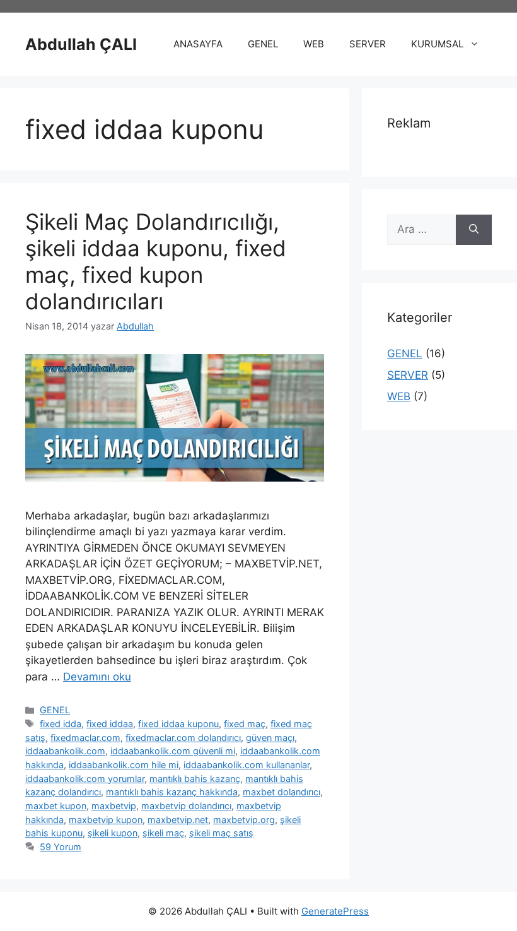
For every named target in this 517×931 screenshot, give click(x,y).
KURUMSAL (437, 44)
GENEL (263, 44)
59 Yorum (60, 846)
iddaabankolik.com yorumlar (84, 778)
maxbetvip (113, 805)
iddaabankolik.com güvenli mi (172, 750)
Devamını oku (97, 676)
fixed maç (244, 723)
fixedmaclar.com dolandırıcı (183, 737)
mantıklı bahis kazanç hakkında (172, 791)
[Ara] (474, 230)
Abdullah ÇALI (81, 44)
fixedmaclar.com (85, 737)
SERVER (367, 44)
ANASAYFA (198, 44)
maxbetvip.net (178, 819)
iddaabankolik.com (65, 750)
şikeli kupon (112, 832)
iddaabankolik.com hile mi (123, 764)
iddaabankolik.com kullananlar (246, 764)
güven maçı (270, 737)
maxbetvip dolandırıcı (186, 805)
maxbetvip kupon (105, 819)
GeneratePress (335, 911)
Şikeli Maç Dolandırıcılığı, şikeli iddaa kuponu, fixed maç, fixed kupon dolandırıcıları (155, 261)
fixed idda (60, 723)
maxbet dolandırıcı (281, 791)
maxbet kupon (55, 805)
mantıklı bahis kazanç (194, 778)
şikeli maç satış (221, 832)
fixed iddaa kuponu (178, 723)
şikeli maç (163, 832)
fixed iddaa (109, 723)
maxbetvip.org (244, 819)
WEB (313, 44)
